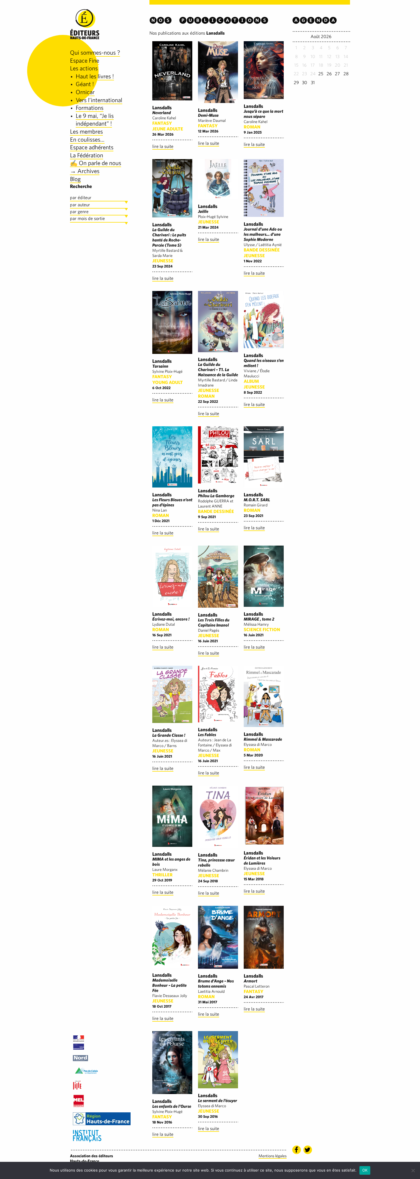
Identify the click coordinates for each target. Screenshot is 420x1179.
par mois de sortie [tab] (87, 218)
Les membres (86, 131)
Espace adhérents (91, 147)
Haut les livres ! (95, 76)
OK (365, 1170)
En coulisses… (87, 139)
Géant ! (85, 84)
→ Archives (84, 171)
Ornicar (85, 92)
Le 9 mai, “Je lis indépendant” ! (95, 119)
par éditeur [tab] (80, 197)
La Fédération (86, 155)
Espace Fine (84, 60)
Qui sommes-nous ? (95, 52)
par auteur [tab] (80, 204)
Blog (75, 179)
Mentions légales (273, 1156)
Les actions (84, 68)
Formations (89, 107)
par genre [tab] (79, 211)
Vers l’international (99, 100)
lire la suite (162, 146)
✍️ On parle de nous (95, 163)
